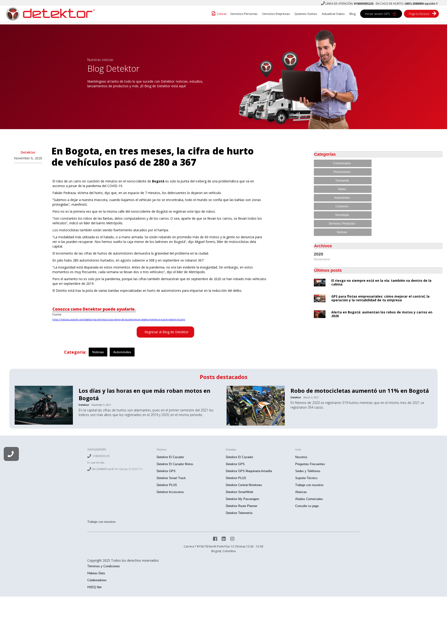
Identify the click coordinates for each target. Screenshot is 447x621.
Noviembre (322, 259)
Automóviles (122, 352)
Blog (352, 14)
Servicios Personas (243, 14)
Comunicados (342, 163)
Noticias (98, 352)
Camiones (342, 206)
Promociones (342, 172)
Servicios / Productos (342, 223)
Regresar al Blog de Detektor (167, 332)
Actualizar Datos (333, 14)
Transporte (342, 180)
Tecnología (342, 215)
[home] (49, 14)
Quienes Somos (306, 14)
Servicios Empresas (276, 14)
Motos (342, 189)
